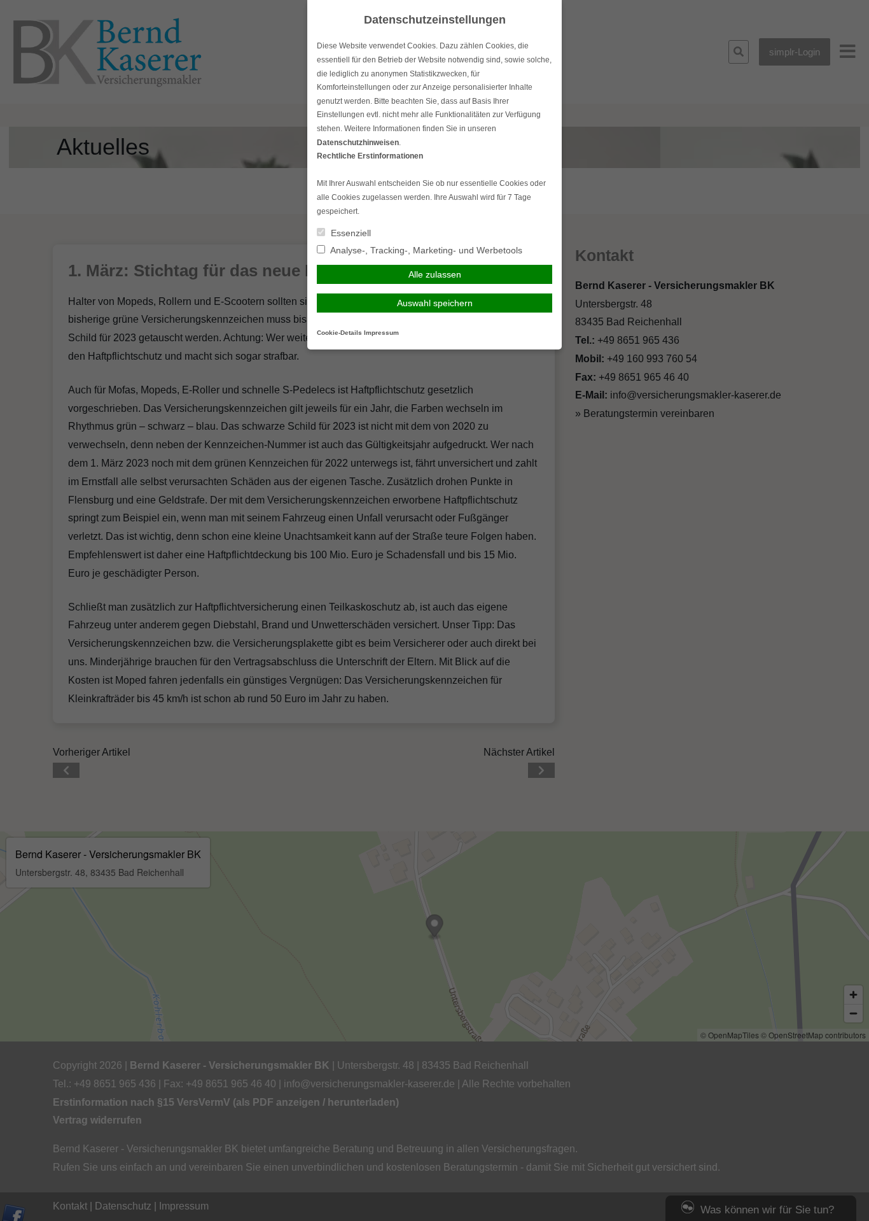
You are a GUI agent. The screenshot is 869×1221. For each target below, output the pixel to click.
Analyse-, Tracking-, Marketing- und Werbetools (425, 250)
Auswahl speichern (435, 303)
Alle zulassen (434, 274)
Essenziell (349, 233)
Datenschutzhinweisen (358, 142)
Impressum (381, 332)
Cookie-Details (339, 332)
